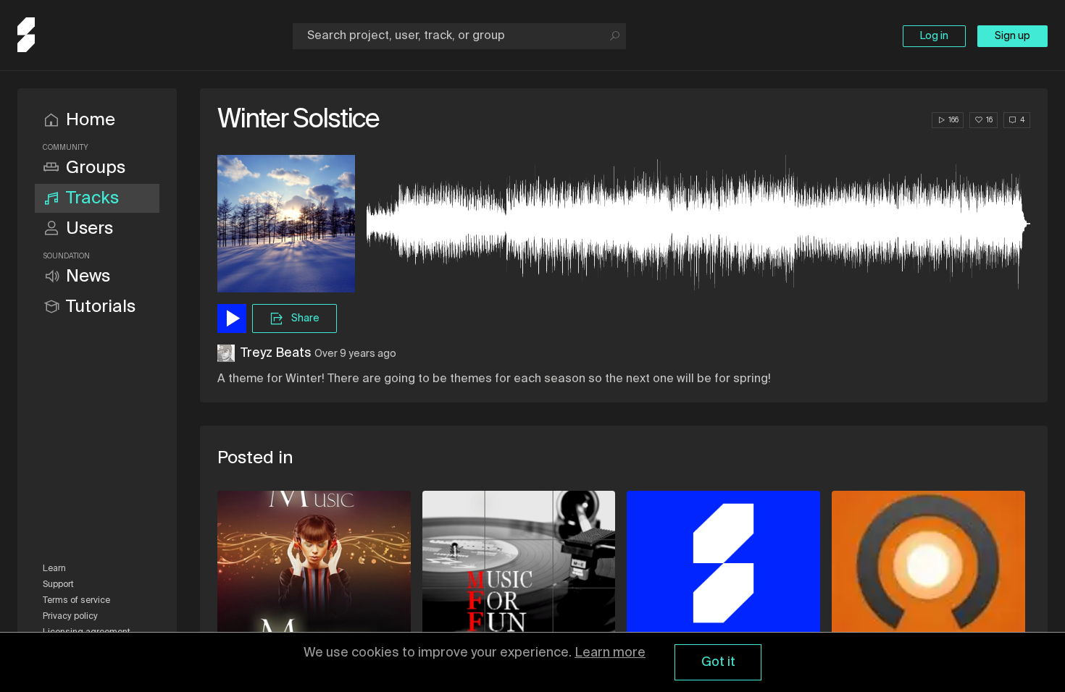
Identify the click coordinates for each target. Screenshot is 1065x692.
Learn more (610, 652)
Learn (54, 569)
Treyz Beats (276, 353)
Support (58, 585)
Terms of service (76, 600)
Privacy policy (70, 616)
